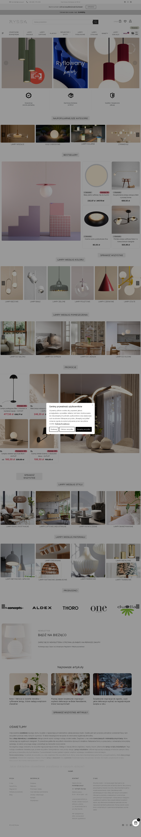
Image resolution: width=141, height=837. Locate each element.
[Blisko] (92, 405)
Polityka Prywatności (62, 424)
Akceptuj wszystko (83, 429)
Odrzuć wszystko (67, 429)
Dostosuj (54, 429)
